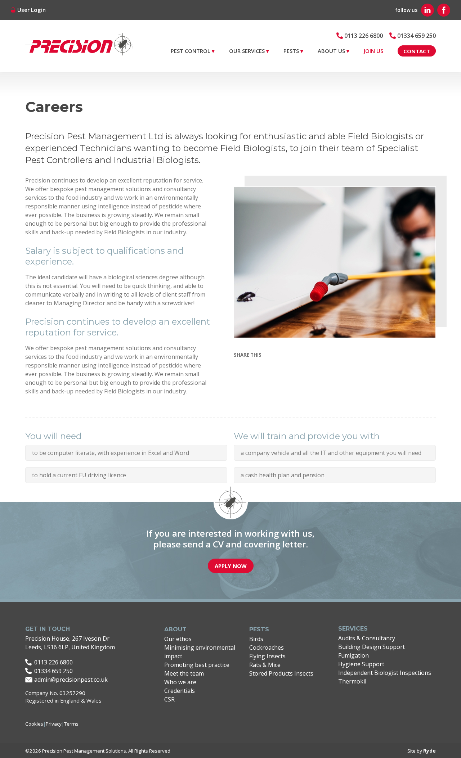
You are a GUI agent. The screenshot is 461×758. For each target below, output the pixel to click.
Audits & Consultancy (366, 638)
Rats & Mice (265, 665)
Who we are (180, 682)
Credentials (179, 691)
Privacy (54, 724)
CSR (169, 699)
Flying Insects (267, 656)
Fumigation (353, 655)
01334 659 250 (416, 36)
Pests (291, 50)
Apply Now (231, 565)
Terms (71, 724)
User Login (31, 9)
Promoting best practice (196, 665)
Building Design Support (371, 647)
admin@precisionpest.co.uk (71, 679)
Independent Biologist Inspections (384, 673)
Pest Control (190, 50)
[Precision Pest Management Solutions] (79, 48)
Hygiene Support (361, 664)
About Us (331, 50)
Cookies (34, 724)
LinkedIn (427, 10)
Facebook (443, 10)
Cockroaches (266, 647)
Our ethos (178, 639)
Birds (256, 639)
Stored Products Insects (281, 673)
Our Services (247, 50)
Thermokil (352, 681)
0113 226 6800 (363, 36)
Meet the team (184, 673)
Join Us (373, 50)
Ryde (429, 751)
